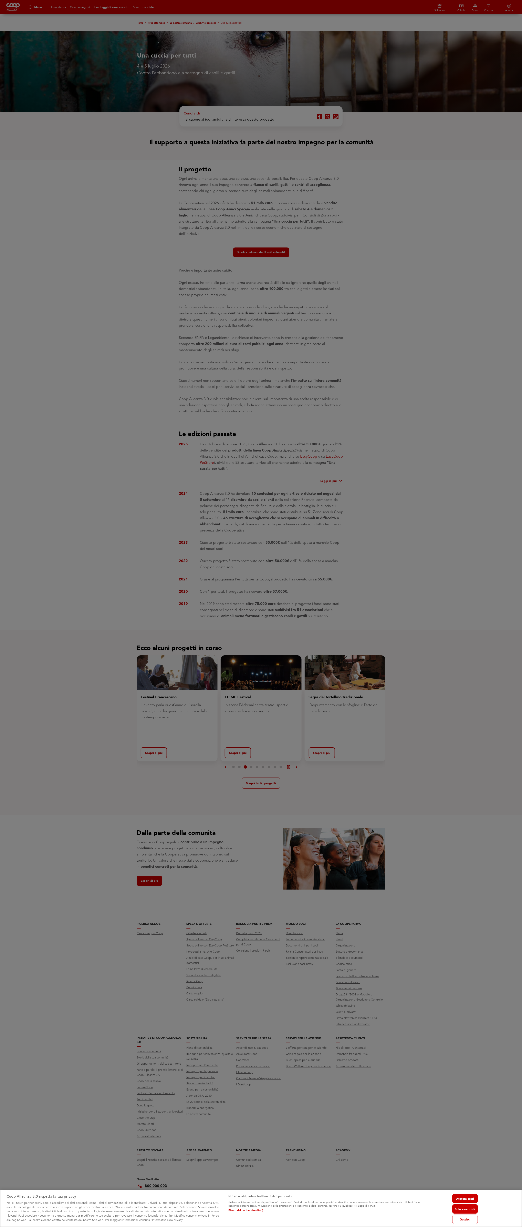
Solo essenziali (465, 1209)
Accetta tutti (465, 1198)
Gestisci (465, 1219)
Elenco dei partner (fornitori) (245, 1210)
